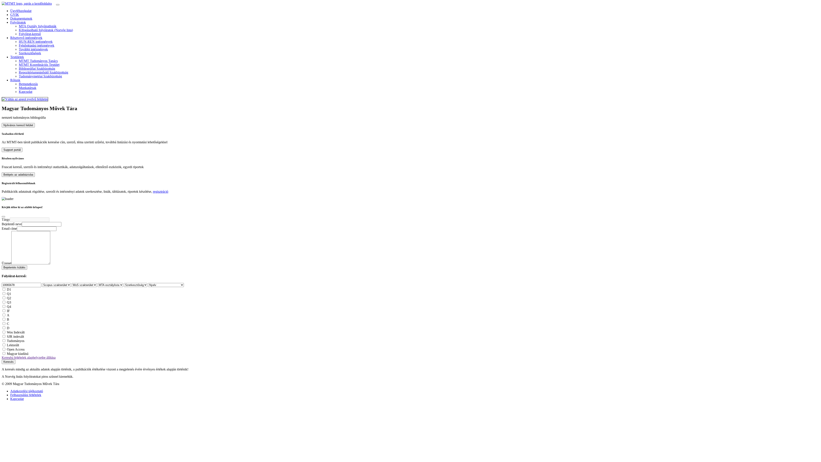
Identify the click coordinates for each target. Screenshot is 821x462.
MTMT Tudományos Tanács (38, 61)
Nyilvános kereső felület (18, 125)
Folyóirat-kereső (30, 34)
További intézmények (33, 49)
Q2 (9, 298)
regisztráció (160, 191)
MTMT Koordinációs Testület (39, 65)
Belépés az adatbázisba (18, 174)
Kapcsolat (25, 91)
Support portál (12, 149)
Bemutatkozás (28, 84)
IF (8, 311)
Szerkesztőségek (30, 53)
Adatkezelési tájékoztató (26, 391)
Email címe (9, 228)
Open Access (16, 349)
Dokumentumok (21, 18)
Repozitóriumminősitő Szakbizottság (43, 72)
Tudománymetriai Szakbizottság (40, 76)
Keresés (8, 361)
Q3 (9, 302)
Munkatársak (27, 88)
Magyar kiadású (17, 353)
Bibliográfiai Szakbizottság (37, 68)
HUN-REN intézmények (36, 41)
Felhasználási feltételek (25, 395)
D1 (9, 289)
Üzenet (6, 263)
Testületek (17, 57)
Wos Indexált (16, 332)
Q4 (9, 306)
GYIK (14, 14)
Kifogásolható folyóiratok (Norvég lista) (46, 30)
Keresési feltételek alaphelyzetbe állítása (29, 357)
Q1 (9, 294)
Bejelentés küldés (14, 267)
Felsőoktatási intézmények (36, 45)
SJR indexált (15, 336)
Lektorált (13, 345)
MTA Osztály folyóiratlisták (37, 26)
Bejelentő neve (12, 224)
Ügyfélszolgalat (20, 11)
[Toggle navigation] (57, 4)
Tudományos (15, 341)
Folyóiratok (18, 22)
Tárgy (6, 219)
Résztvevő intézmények (26, 38)
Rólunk (15, 80)
